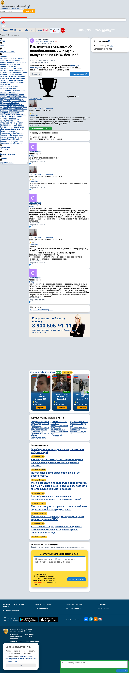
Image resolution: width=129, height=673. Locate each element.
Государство (5, 72)
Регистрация (67, 372)
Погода (11, 117)
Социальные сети (18, 129)
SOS (63, 30)
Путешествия (5, 123)
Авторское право (13, 60)
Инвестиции (18, 86)
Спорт (2, 131)
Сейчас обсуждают (26, 30)
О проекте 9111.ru (73, 608)
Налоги (13, 107)
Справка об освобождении (41, 310)
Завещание (20, 78)
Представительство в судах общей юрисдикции (59, 428)
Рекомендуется (35, 99)
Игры (2, 84)
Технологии (5, 135)
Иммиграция (10, 84)
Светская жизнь (7, 125)
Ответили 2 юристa (39, 503)
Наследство (22, 107)
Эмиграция (13, 141)
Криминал (10, 99)
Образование (6, 115)
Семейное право (7, 127)
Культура (19, 99)
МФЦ (8, 107)
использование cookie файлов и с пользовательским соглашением (21, 658)
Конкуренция (13, 93)
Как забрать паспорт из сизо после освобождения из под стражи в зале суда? (56, 498)
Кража (24, 97)
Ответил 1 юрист (38, 457)
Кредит (3, 99)
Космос (18, 97)
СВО (16, 125)
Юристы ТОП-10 (9, 30)
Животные (4, 78)
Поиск (58, 372)
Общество (16, 115)
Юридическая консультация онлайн (15, 8)
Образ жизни (13, 113)
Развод (14, 123)
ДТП (16, 76)
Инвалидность (6, 86)
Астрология (12, 64)
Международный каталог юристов (13, 605)
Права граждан (14, 119)
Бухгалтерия (5, 68)
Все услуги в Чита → (39, 438)
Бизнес (14, 66)
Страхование (10, 131)
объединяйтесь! (23, 6)
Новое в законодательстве (13, 110)
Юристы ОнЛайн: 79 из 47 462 (43, 372)
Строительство (6, 133)
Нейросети (17, 109)
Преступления (6, 121)
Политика (18, 117)
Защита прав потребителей (11, 80)
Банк (19, 64)
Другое (10, 76)
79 (109, 41)
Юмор (20, 141)
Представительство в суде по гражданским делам (40, 424)
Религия (21, 123)
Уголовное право (7, 137)
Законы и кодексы (74, 604)
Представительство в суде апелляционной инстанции (59, 434)
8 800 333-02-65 (39, 582)
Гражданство (16, 72)
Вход (4, 26)
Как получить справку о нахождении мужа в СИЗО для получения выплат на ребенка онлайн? (57, 462)
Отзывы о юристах (11, 610)
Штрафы (16, 139)
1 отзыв (32, 156)
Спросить (40, 408)
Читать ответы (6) (79, 74)
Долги (10, 74)
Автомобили (5, 58)
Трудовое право (16, 135)
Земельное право (16, 82)
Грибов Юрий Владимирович (41, 108)
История (4, 93)
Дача (24, 72)
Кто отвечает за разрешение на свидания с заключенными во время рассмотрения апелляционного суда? (56, 529)
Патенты (4, 117)
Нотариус (4, 113)
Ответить (36, 74)
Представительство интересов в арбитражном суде (78, 431)
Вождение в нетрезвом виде (11, 70)
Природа (16, 121)
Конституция (5, 95)
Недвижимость (6, 109)
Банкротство (5, 66)
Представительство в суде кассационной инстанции (40, 430)
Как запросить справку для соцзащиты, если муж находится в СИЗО (57, 518)
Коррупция (10, 97)
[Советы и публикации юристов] (2, 2)
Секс (20, 125)
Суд (14, 133)
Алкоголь (13, 62)
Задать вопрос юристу (40, 128)
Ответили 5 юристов (39, 513)
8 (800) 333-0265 (89, 30)
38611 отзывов (35, 114)
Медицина (4, 103)
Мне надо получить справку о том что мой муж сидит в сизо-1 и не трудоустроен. (59, 508)
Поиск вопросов (41, 608)
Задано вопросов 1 (42, 42)
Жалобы (21, 76)
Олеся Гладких (43, 39)
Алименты (4, 62)
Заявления (4, 82)
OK (21, 665)
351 (111, 46)
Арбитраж (21, 62)
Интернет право (19, 91)
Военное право (17, 68)
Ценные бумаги (6, 139)
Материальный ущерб (16, 101)
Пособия (4, 119)
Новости (20, 111)
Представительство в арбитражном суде (79, 424)
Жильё (12, 78)
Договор (4, 74)
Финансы (18, 137)
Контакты (102, 604)
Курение (3, 101)
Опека (23, 115)
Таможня (20, 133)
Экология (4, 141)
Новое (42, 30)
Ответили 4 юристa (39, 470)
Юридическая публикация (11, 143)
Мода (11, 105)
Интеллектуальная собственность (8, 90)
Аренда (3, 64)
